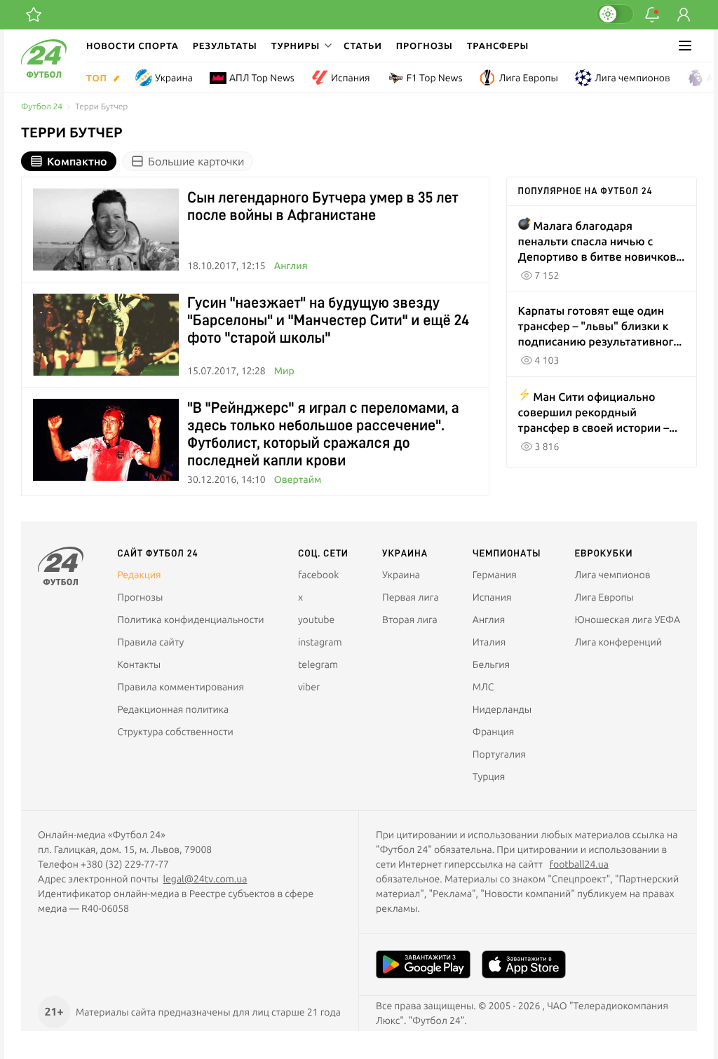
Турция (489, 776)
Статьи (363, 45)
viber (309, 686)
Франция (494, 731)
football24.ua (579, 864)
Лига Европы (528, 77)
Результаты (225, 45)
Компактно (77, 161)
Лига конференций (618, 642)
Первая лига (410, 597)
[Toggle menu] (685, 45)
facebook (318, 574)
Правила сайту (150, 642)
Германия (495, 574)
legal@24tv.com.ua (205, 878)
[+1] (33, 14)
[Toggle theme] (615, 14)
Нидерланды (502, 709)
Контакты (139, 664)
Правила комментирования (180, 686)
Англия (291, 265)
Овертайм (298, 479)
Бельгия (491, 664)
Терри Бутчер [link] (101, 106)
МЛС (483, 686)
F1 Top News (435, 77)
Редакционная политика (173, 709)
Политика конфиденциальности (190, 619)
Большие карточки (196, 161)
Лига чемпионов (632, 77)
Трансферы (498, 45)
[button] (300, 45)
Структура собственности (175, 731)
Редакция (139, 574)
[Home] (44, 74)
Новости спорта (132, 45)
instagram (320, 642)
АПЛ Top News (261, 77)
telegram (318, 664)
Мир (284, 370)
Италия (489, 642)
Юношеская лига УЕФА (627, 619)
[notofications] (652, 14)
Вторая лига (410, 619)
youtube (316, 619)
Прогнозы (424, 45)
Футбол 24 (41, 106)
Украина (174, 77)
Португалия (499, 754)
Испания (350, 77)
